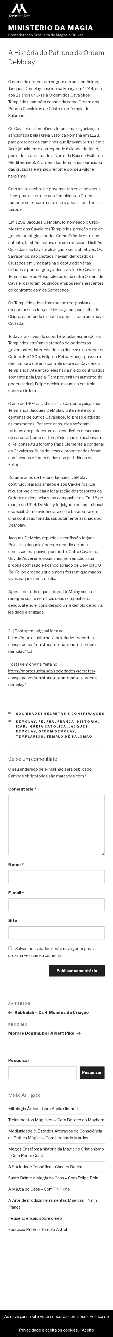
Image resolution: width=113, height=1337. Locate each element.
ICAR (21, 726)
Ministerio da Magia (50, 28)
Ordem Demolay (56, 731)
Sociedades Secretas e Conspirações (60, 714)
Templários (30, 736)
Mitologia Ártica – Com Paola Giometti (44, 1108)
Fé (41, 721)
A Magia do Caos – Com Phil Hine (39, 1189)
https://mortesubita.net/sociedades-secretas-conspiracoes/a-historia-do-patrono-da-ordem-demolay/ (52, 644)
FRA (50, 721)
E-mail (16, 892)
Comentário (22, 789)
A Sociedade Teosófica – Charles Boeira (45, 1166)
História (87, 721)
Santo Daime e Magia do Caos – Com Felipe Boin (53, 1178)
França (66, 721)
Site (12, 920)
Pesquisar (18, 1060)
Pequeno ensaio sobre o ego (35, 1218)
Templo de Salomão (69, 736)
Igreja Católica (48, 726)
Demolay (26, 721)
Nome (16, 864)
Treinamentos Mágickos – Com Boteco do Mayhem (56, 1119)
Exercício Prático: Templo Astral (37, 1229)
